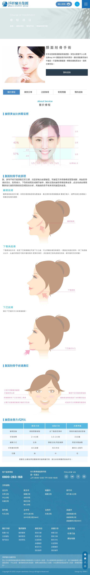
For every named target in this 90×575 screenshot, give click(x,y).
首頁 (12, 26)
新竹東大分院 (71, 494)
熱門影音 (5, 540)
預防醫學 (38, 550)
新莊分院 (27, 501)
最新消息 (71, 528)
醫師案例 (22, 536)
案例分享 (28, 92)
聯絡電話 (66, 476)
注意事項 (45, 92)
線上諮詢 (61, 4)
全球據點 (5, 536)
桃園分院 (48, 494)
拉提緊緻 (38, 540)
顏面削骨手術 (42, 26)
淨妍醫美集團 (15, 4)
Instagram (85, 566)
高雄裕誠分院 (71, 514)
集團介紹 (5, 533)
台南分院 (48, 514)
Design (77, 571)
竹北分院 (5, 514)
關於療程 (11, 92)
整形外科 (54, 540)
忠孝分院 (5, 494)
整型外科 (30, 26)
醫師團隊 (22, 528)
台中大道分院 (28, 514)
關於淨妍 (6, 528)
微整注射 (38, 536)
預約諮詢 (67, 72)
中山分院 (5, 497)
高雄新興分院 (71, 517)
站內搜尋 (77, 4)
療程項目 (20, 26)
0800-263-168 (12, 477)
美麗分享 (55, 528)
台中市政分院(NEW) (31, 517)
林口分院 (27, 504)
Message (85, 558)
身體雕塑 (38, 543)
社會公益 (71, 533)
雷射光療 (38, 533)
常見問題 (62, 92)
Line (85, 554)
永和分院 (27, 497)
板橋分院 (27, 494)
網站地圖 (71, 538)
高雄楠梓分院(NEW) (73, 521)
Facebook (85, 562)
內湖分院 (5, 501)
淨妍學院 (22, 540)
